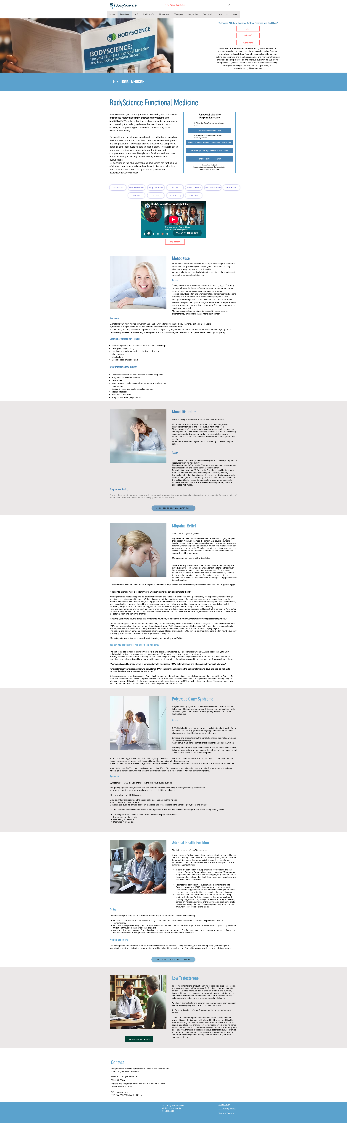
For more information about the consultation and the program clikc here (209, 168)
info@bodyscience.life (171, 1108)
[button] (179, 14)
